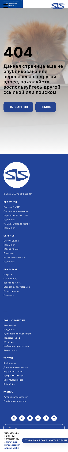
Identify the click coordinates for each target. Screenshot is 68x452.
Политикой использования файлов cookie (12, 445)
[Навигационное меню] (5, 6)
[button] (14, 6)
